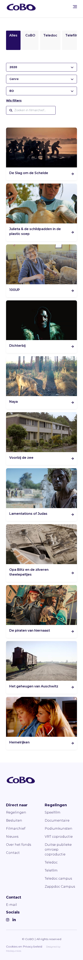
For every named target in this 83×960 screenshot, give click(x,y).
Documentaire (57, 820)
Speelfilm (52, 812)
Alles (13, 35)
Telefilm (72, 35)
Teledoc (50, 35)
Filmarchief (15, 828)
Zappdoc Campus (60, 886)
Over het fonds (18, 845)
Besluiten (14, 820)
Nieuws (12, 837)
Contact (13, 853)
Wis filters (14, 100)
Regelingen (16, 812)
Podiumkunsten (58, 828)
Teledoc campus (58, 878)
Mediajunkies (13, 950)
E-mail (11, 905)
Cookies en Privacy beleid (24, 946)
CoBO (30, 35)
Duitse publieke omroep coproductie (58, 849)
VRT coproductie (59, 837)
